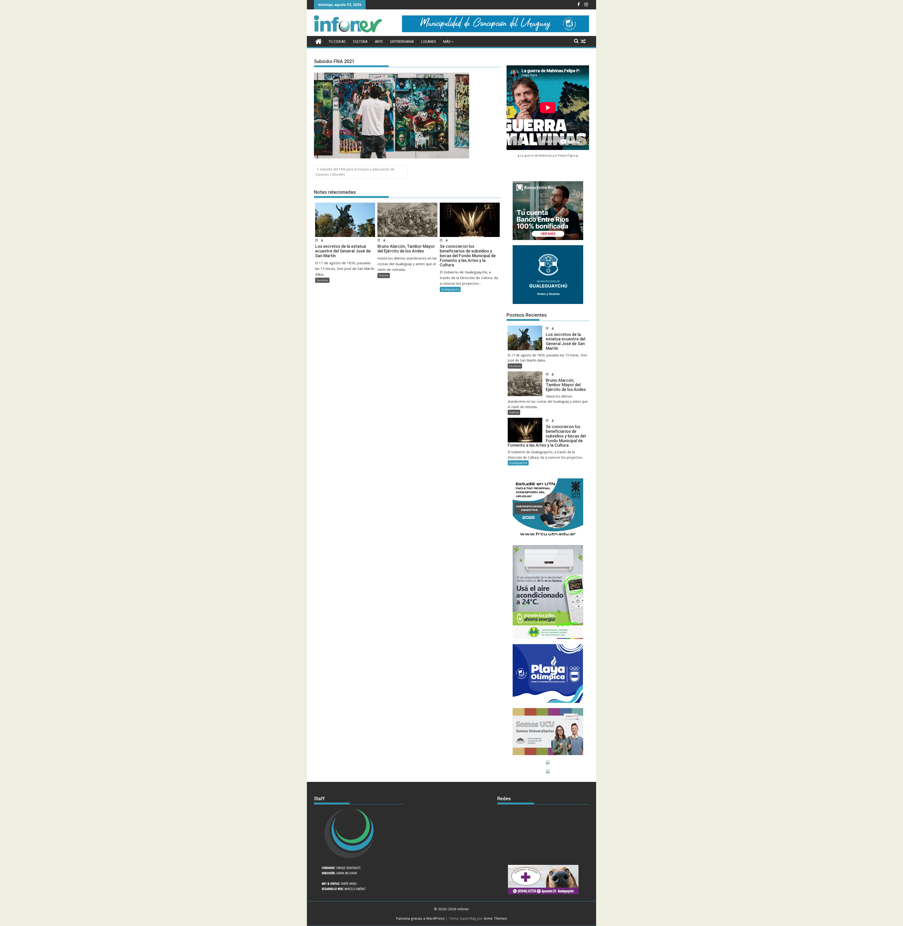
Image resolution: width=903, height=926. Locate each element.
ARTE (379, 41)
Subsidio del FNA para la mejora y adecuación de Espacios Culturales (355, 172)
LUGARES (428, 41)
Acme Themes (495, 918)
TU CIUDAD (337, 41)
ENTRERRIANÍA (402, 41)
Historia (383, 275)
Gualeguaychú (450, 289)
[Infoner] (318, 41)
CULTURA (360, 41)
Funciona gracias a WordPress (420, 918)
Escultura (322, 280)
